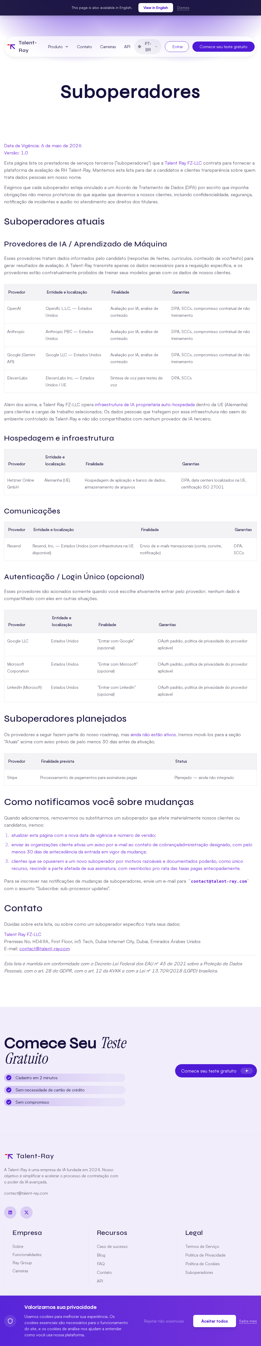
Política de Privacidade (205, 1255)
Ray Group (22, 1262)
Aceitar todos (214, 1321)
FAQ (101, 1263)
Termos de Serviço (202, 1246)
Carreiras (108, 46)
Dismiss (183, 7)
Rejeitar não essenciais (164, 1321)
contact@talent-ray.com (44, 948)
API (127, 46)
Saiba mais (248, 1321)
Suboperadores (199, 1272)
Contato (84, 46)
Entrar (177, 46)
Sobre (17, 1246)
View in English (155, 7)
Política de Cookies (202, 1263)
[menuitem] (58, 47)
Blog (101, 1255)
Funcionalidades (27, 1254)
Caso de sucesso (112, 1246)
